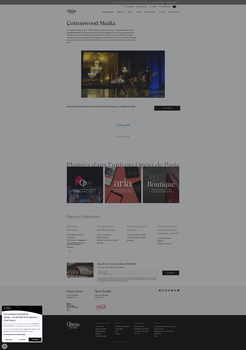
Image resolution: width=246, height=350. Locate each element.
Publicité (160, 241)
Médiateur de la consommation (163, 331)
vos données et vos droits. (121, 281)
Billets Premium (102, 237)
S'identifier (171, 2)
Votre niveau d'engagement (77, 240)
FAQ (155, 336)
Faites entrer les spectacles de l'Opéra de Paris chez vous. (85, 190)
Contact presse (159, 329)
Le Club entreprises (104, 235)
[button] (4, 346)
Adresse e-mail (102, 272)
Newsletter (158, 334)
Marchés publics (100, 331)
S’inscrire (171, 273)
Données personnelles (122, 326)
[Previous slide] (173, 251)
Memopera (98, 334)
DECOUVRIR (167, 108)
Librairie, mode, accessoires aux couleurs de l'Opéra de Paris (161, 190)
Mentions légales (100, 336)
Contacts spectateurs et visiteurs (165, 326)
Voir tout (70, 247)
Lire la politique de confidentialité (14, 334)
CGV (116, 331)
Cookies (117, 334)
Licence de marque (164, 238)
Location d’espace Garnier (136, 235)
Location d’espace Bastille (136, 237)
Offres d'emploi (139, 326)
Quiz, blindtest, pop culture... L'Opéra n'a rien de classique (123, 190)
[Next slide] (177, 251)
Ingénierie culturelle (164, 243)
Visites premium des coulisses (107, 240)
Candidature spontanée (141, 329)
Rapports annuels (100, 329)
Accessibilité (119, 329)
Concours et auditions (141, 331)
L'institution (99, 326)
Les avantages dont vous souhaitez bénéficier (76, 243)
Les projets (71, 237)
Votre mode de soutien (75, 235)
